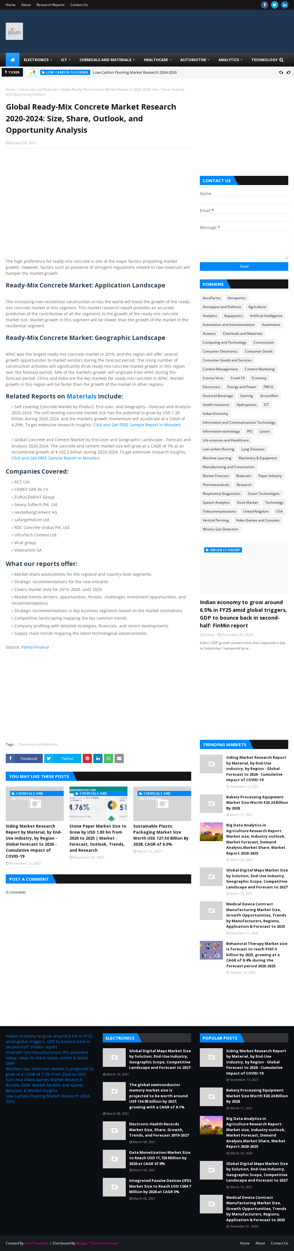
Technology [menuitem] (265, 59)
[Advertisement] (98, 194)
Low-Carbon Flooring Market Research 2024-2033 (135, 72)
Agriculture (257, 306)
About (26, 4)
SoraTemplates (36, 1243)
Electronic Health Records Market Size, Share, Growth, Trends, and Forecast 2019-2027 (159, 1129)
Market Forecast (216, 475)
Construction (264, 342)
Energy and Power (241, 386)
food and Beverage (218, 395)
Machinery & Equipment (258, 458)
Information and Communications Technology (239, 422)
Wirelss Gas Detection (220, 529)
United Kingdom (256, 511)
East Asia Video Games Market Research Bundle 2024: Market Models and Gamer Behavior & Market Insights (45, 1085)
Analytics (210, 315)
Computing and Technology (224, 342)
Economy (259, 378)
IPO (249, 431)
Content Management (220, 369)
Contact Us (79, 4)
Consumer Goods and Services (227, 360)
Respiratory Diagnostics (222, 493)
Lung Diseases (253, 449)
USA (279, 511)
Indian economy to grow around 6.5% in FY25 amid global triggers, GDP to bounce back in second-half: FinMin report (243, 614)
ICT (266, 404)
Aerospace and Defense (222, 306)
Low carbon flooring (218, 449)
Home (11, 4)
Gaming (246, 395)
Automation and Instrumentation (229, 324)
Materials (81, 396)
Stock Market (247, 502)
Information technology (221, 431)
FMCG (268, 386)
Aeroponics (237, 297)
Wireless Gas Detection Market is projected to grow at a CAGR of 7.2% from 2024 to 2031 (49, 1071)
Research (244, 484)
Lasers (265, 431)
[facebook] (264, 5)
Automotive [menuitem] (193, 59)
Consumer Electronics (220, 351)
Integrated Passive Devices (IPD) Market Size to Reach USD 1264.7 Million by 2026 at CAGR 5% (160, 1186)
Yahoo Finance (35, 647)
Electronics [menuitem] (36, 59)
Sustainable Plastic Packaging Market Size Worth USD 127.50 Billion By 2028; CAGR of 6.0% (161, 835)
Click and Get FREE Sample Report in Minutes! (137, 424)
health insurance (216, 404)
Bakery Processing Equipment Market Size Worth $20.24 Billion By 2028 (257, 802)
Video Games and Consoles (258, 520)
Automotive (271, 324)
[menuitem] (13, 60)
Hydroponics (247, 404)
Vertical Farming (216, 520)
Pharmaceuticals (216, 484)
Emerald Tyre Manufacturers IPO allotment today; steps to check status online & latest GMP (47, 1058)
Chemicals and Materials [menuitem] (105, 59)
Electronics (211, 386)
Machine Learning (217, 458)
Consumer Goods (259, 351)
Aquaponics (233, 315)
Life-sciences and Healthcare (226, 440)
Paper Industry (270, 475)
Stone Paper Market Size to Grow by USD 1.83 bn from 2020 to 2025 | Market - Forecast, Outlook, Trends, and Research (97, 838)
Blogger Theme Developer (97, 1243)
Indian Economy (215, 413)
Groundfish (269, 395)
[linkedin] (284, 5)
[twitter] (274, 5)
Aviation (209, 333)
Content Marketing (260, 369)
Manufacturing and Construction (228, 466)
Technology (274, 502)
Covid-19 (238, 378)
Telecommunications (219, 511)
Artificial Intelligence (266, 315)
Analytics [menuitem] (228, 59)
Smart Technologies (264, 493)
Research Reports (50, 4)
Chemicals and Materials (38, 89)
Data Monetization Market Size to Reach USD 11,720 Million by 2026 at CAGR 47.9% (159, 1158)
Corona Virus (213, 378)
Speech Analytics (216, 502)
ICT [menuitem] (64, 59)
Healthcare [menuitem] (156, 59)
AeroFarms (211, 297)
